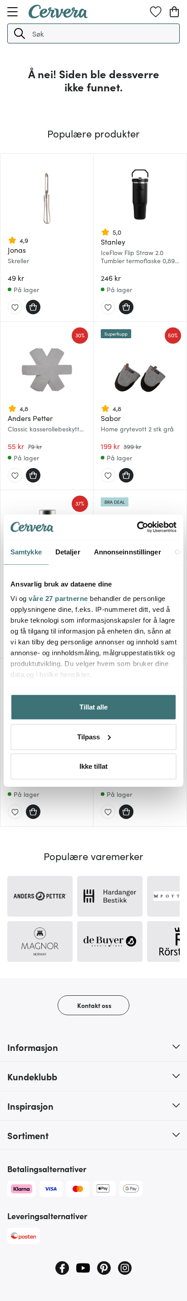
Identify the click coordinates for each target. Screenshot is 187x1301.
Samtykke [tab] (26, 552)
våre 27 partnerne (58, 598)
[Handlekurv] (174, 12)
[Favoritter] (156, 12)
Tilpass (88, 736)
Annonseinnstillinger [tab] (127, 552)
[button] (19, 33)
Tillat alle (93, 707)
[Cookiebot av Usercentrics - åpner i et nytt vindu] (137, 527)
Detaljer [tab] (67, 552)
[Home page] (58, 15)
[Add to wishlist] (15, 307)
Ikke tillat (93, 766)
